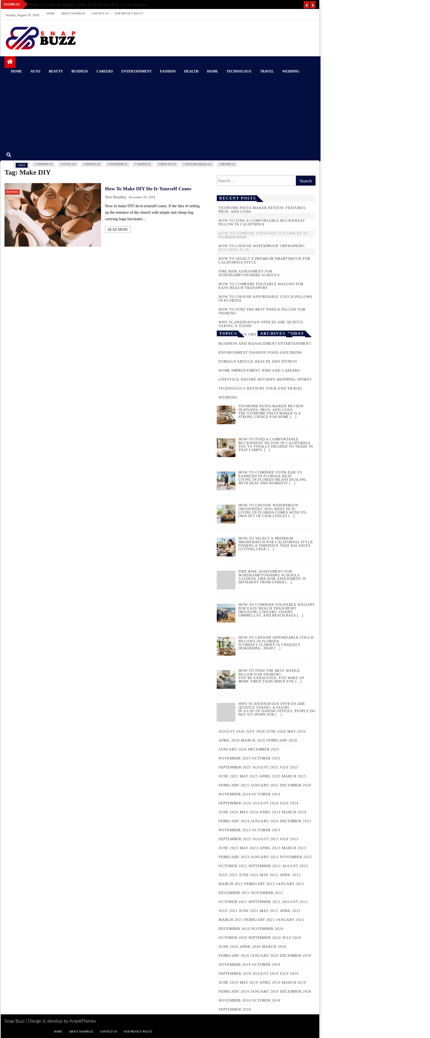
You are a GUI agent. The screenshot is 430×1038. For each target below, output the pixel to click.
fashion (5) (45, 164)
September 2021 (264, 902)
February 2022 (259, 884)
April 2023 (269, 848)
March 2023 (294, 848)
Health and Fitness (276, 361)
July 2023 (289, 839)
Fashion (168, 71)
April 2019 (269, 982)
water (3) (144, 164)
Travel (267, 71)
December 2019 (295, 956)
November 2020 (267, 929)
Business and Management (247, 344)
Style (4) (69, 164)
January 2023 (264, 857)
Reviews (12, 192)
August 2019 (265, 973)
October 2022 (232, 866)
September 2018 (234, 1009)
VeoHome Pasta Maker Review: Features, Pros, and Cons (262, 209)
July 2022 (227, 875)
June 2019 (228, 982)
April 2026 (229, 740)
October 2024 (266, 794)
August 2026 (231, 731)
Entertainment (136, 71)
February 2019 (233, 991)
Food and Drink (285, 352)
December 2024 (295, 785)
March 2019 (294, 982)
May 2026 (296, 731)
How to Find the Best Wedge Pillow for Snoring (261, 311)
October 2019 (266, 965)
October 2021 (232, 902)
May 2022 (269, 875)
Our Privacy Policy (129, 13)
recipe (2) (228, 164)
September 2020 (264, 938)
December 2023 (295, 821)
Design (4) (93, 164)
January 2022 (290, 884)
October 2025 (266, 758)
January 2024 (264, 821)
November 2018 (234, 1000)
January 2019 (264, 991)
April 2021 (290, 911)
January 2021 (290, 920)
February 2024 (233, 821)
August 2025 (265, 767)
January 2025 (264, 785)
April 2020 (250, 947)
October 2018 (266, 1000)
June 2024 (228, 812)
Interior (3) (118, 164)
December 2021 (234, 893)
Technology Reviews (241, 388)
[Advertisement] (160, 112)
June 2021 (249, 911)
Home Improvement (239, 370)
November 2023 (234, 830)
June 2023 (228, 848)
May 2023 (249, 848)
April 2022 (290, 875)
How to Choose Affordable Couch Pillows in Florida (265, 298)
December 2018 (295, 991)
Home (51, 13)
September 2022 (264, 866)
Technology (239, 71)
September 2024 (234, 803)
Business (79, 71)
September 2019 (234, 973)
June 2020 (228, 947)
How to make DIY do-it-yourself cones (148, 188)
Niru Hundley (115, 197)
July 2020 (291, 938)
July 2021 (227, 911)
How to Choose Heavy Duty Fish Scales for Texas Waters (88, 4)
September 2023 (234, 839)
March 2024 (294, 812)
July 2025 (289, 767)
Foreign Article (236, 361)
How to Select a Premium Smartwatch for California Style (264, 260)
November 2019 (234, 965)
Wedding (290, 71)
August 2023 (265, 839)
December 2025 (263, 749)
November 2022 (296, 857)
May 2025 (249, 776)
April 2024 (269, 812)
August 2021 (295, 902)
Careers (105, 71)
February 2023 (233, 857)
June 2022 (249, 875)
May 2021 (269, 911)
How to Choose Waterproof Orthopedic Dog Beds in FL (261, 248)
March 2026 (253, 740)
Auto (35, 71)
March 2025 (294, 776)
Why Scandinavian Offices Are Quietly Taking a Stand (260, 324)
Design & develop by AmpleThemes (62, 1021)
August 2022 (295, 866)
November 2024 (234, 794)
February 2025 (233, 785)
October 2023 (266, 830)
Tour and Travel (284, 388)
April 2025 (269, 776)
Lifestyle (228, 379)
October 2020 (232, 938)
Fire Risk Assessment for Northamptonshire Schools (249, 273)
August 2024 (265, 803)
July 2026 (255, 731)
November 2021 (267, 893)
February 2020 (233, 956)
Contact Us (100, 13)
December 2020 (234, 929)
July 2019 (289, 973)
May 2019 (249, 982)
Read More (118, 229)
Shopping (286, 379)
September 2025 (234, 767)
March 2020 (274, 947)
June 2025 (228, 776)
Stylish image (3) (198, 164)
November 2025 (234, 758)
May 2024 (249, 812)
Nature (248, 379)
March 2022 (230, 884)
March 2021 (230, 920)
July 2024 (289, 803)
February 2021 (259, 920)
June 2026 (276, 731)
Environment (233, 352)
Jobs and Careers (281, 370)
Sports (304, 379)
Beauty (56, 71)
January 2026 (232, 749)
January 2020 (264, 956)
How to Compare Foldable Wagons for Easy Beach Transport (261, 286)
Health (191, 71)
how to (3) (168, 164)
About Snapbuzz (73, 13)
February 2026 (282, 740)
